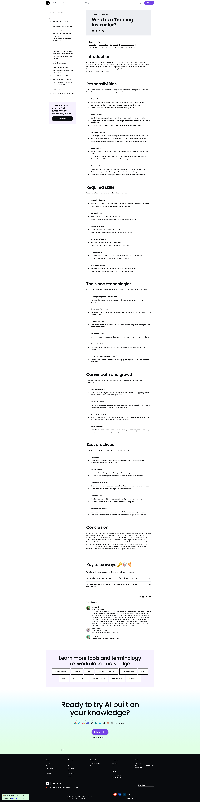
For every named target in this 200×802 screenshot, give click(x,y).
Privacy (90, 796)
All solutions (49, 773)
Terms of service (71, 796)
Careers (114, 763)
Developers (71, 771)
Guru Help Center (95, 763)
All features (49, 771)
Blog (69, 776)
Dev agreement (82, 796)
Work (59, 750)
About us (115, 766)
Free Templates (116, 777)
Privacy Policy (14, 798)
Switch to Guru (116, 775)
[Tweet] (99, 30)
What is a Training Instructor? (70, 750)
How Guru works (50, 766)
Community (71, 773)
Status (92, 766)
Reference (54, 750)
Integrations (49, 768)
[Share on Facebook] (103, 30)
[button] (56, 3)
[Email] (93, 30)
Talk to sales (149, 3)
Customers (71, 766)
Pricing (87, 3)
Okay (25, 797)
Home (47, 750)
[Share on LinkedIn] (96, 30)
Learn (69, 763)
